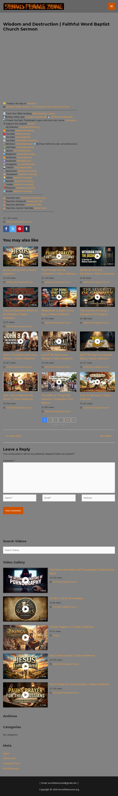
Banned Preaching (24, 130)
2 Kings (55, 635)
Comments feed (11, 763)
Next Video (107, 435)
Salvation (31, 103)
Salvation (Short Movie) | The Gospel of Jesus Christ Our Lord (37, 106)
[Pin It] (20, 229)
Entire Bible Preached (26, 140)
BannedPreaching (26, 153)
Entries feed (9, 758)
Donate (31, 123)
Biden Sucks (40, 207)
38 (67, 419)
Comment (9, 460)
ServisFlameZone (25, 143)
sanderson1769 (34, 201)
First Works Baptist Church (64, 581)
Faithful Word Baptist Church (19, 221)
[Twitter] (13, 229)
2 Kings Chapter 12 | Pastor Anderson (71, 627)
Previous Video (12, 435)
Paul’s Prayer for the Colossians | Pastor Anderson (79, 684)
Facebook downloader (61, 116)
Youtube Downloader (36, 116)
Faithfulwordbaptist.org (32, 197)
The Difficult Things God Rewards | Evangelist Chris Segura (57, 399)
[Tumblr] (26, 229)
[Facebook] (6, 229)
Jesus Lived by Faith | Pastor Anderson (72, 655)
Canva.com (70, 120)
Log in (6, 753)
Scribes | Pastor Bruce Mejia (66, 598)
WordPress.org (11, 768)
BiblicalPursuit (24, 160)
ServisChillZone (23, 137)
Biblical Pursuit (22, 133)
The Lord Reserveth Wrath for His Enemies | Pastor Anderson (20, 314)
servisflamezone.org (29, 126)
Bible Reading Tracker (43, 113)
